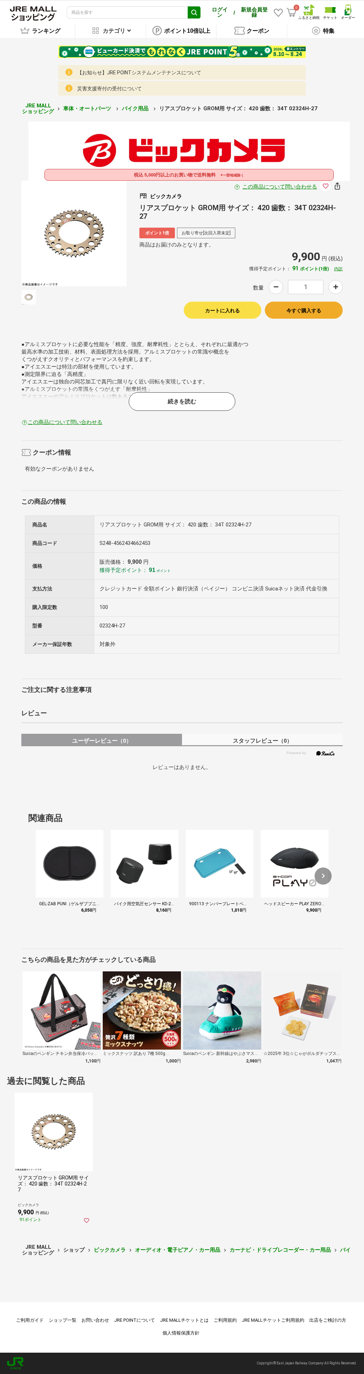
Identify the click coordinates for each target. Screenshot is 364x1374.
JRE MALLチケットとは (184, 1320)
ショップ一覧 (62, 1320)
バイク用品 (136, 108)
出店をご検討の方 (327, 1320)
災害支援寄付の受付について (109, 88)
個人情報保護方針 (180, 1333)
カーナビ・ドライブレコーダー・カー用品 (280, 1250)
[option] (74, 233)
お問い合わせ (95, 1320)
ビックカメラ (110, 1250)
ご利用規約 (225, 1320)
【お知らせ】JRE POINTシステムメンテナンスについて (139, 72)
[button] (323, 876)
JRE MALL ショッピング (38, 108)
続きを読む (182, 401)
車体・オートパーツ (88, 108)
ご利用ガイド (30, 1320)
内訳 (338, 268)
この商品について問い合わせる (279, 187)
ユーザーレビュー (102, 740)
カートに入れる (222, 310)
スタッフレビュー (262, 740)
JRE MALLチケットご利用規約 (273, 1320)
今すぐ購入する (304, 310)
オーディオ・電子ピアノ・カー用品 (177, 1250)
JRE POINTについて (134, 1320)
